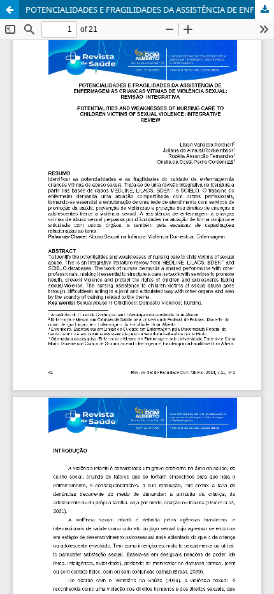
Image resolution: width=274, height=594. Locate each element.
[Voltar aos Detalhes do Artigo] (9, 9)
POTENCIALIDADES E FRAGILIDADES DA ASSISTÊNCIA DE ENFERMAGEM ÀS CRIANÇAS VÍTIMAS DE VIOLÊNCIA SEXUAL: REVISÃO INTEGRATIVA (149, 9)
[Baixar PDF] (264, 9)
